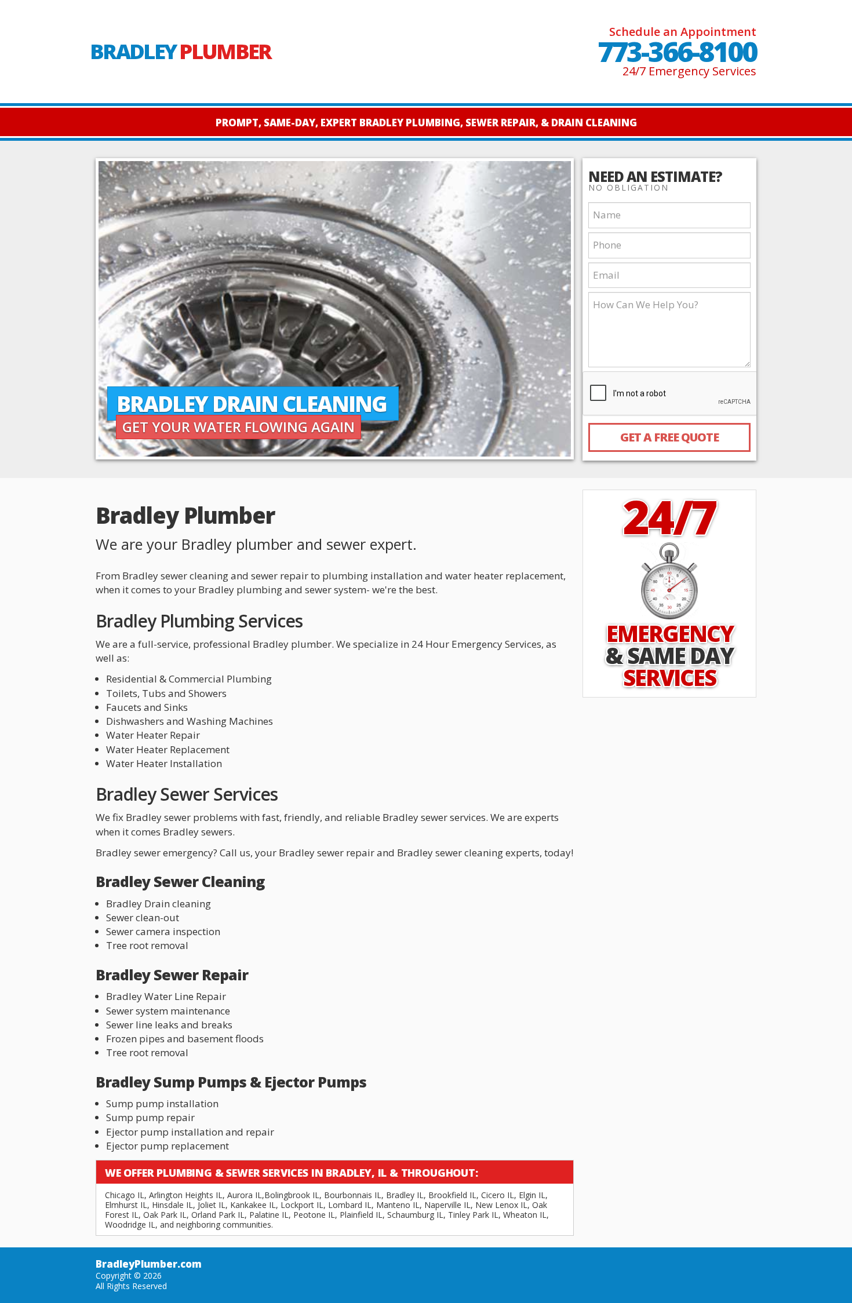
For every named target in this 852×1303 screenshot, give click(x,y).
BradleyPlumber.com (149, 1264)
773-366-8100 (677, 51)
